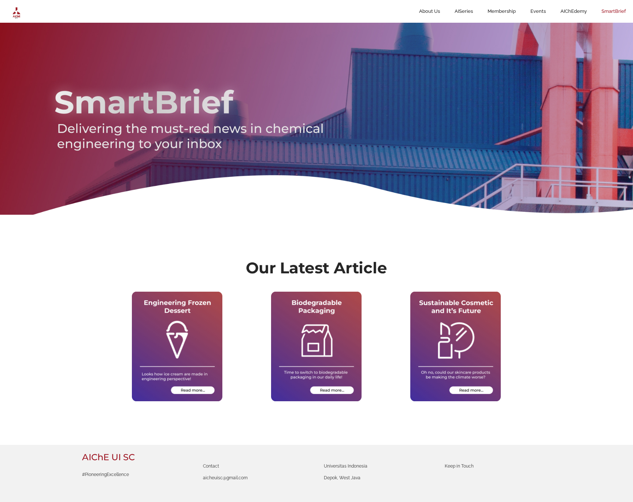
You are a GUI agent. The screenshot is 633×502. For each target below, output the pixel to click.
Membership (502, 11)
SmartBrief (613, 11)
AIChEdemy (573, 11)
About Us (429, 11)
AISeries (464, 11)
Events (538, 11)
